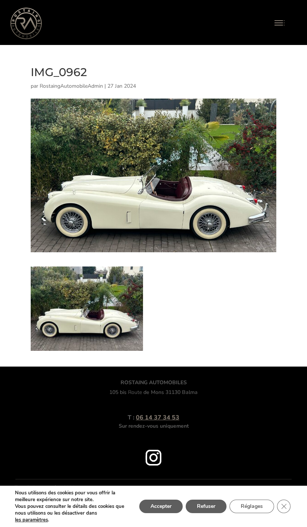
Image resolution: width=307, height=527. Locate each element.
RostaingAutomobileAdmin (71, 86)
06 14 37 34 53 (157, 417)
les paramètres (31, 520)
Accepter (161, 506)
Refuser (206, 506)
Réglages (252, 506)
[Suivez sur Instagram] (153, 457)
